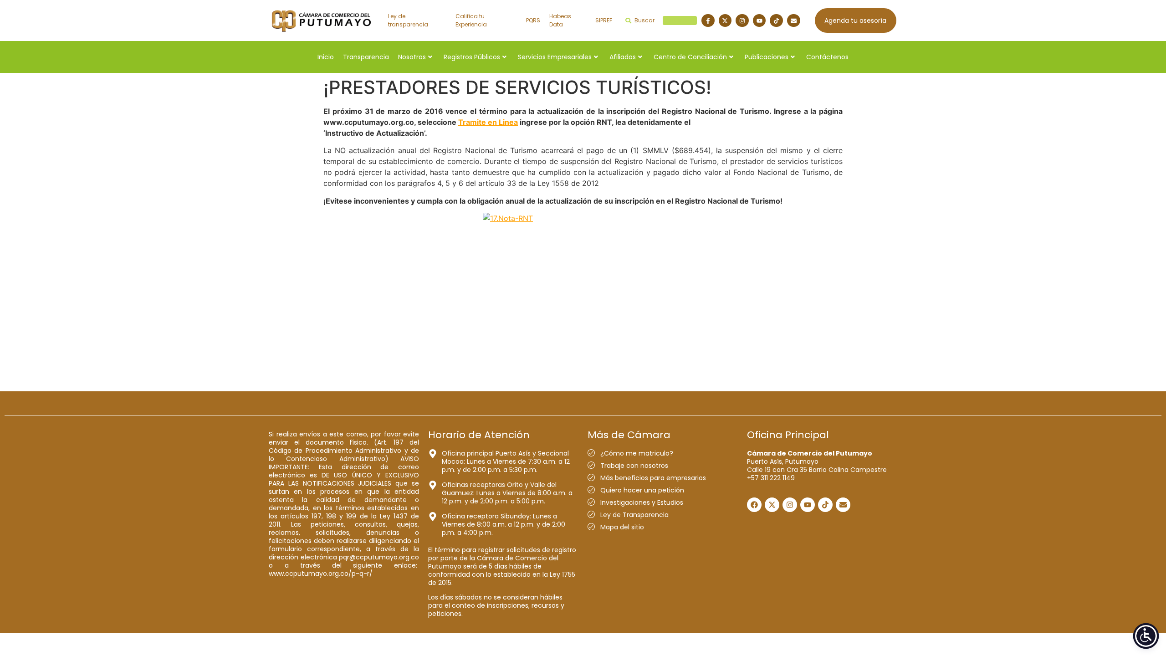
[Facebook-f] (708, 20)
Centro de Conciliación (690, 57)
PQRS (533, 20)
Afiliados (622, 57)
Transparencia (366, 57)
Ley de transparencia (408, 20)
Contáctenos (827, 57)
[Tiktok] (776, 20)
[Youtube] (759, 20)
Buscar (664, 20)
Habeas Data (560, 20)
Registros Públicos (472, 57)
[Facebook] (754, 504)
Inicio (325, 57)
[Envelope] (793, 20)
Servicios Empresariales (555, 57)
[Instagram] (742, 20)
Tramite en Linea (488, 122)
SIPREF (603, 20)
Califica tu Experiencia (471, 20)
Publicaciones (766, 57)
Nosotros (412, 57)
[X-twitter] (725, 20)
